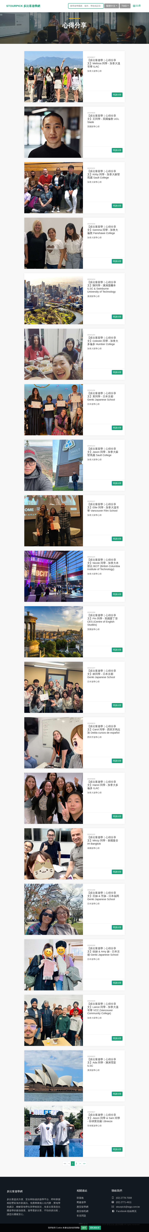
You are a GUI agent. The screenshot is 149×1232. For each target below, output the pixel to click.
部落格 (80, 1198)
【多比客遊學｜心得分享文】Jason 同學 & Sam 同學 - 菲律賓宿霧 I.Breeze (103, 1118)
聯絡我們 (117, 1190)
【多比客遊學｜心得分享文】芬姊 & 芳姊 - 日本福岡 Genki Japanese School (103, 896)
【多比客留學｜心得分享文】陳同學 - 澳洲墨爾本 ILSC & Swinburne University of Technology (101, 287)
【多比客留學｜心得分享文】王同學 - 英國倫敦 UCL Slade (103, 118)
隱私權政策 (95, 1228)
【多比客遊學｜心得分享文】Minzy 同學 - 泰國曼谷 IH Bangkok (102, 840)
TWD (124, 6)
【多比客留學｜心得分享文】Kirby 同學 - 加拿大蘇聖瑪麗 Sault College (103, 174)
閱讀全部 (117, 94)
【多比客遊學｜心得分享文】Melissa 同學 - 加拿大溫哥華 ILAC (103, 63)
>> (84, 1163)
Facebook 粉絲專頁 (126, 1211)
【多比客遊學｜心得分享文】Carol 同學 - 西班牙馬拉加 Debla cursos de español (103, 729)
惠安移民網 (82, 1211)
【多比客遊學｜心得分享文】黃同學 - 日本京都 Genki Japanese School (101, 396)
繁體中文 (110, 6)
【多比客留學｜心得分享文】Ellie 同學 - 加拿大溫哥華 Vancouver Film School (103, 507)
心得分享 (74, 25)
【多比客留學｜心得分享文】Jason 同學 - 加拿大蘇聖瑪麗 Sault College (102, 451)
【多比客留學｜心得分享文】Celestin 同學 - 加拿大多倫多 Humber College (102, 340)
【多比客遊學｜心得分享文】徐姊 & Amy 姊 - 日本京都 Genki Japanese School (103, 951)
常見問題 (81, 1215)
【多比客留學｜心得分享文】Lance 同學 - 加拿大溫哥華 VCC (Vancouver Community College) (102, 1008)
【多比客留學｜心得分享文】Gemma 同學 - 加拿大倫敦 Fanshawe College (102, 229)
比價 (138, 5)
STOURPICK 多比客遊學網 (23, 5)
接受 (84, 1228)
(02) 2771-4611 (123, 1202)
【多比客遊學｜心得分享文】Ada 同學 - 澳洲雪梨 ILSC (101, 1062)
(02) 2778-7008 (123, 1198)
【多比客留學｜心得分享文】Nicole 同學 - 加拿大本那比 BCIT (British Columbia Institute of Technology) (103, 564)
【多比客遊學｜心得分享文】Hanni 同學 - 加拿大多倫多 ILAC (102, 785)
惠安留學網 (82, 1207)
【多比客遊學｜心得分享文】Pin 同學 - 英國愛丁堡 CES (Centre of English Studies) (102, 620)
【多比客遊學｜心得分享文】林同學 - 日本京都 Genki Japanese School (101, 674)
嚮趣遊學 (81, 1202)
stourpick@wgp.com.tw (128, 1207)
